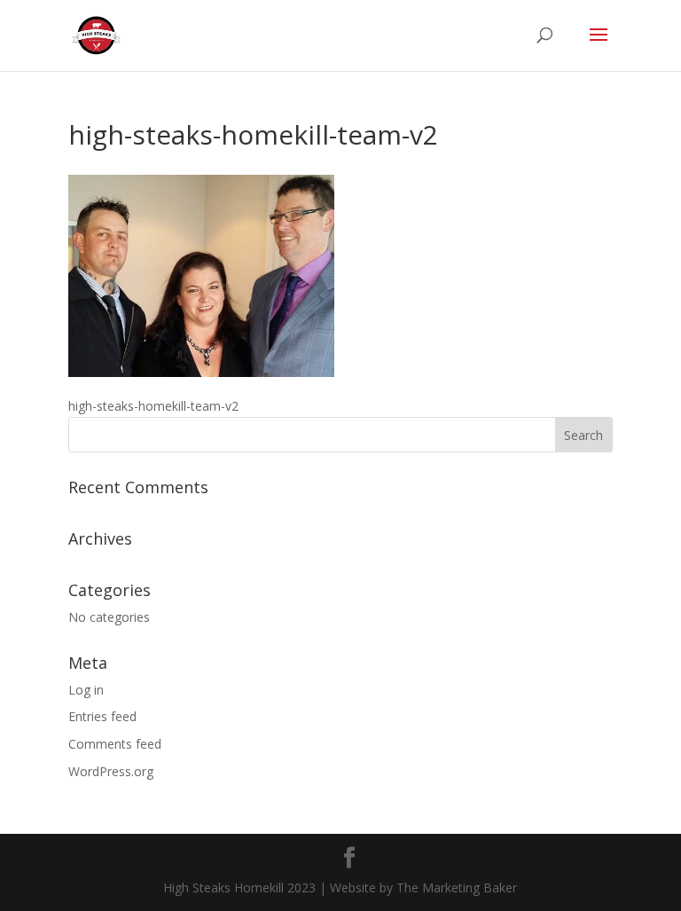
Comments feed (114, 743)
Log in (86, 689)
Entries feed (102, 716)
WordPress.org (110, 771)
